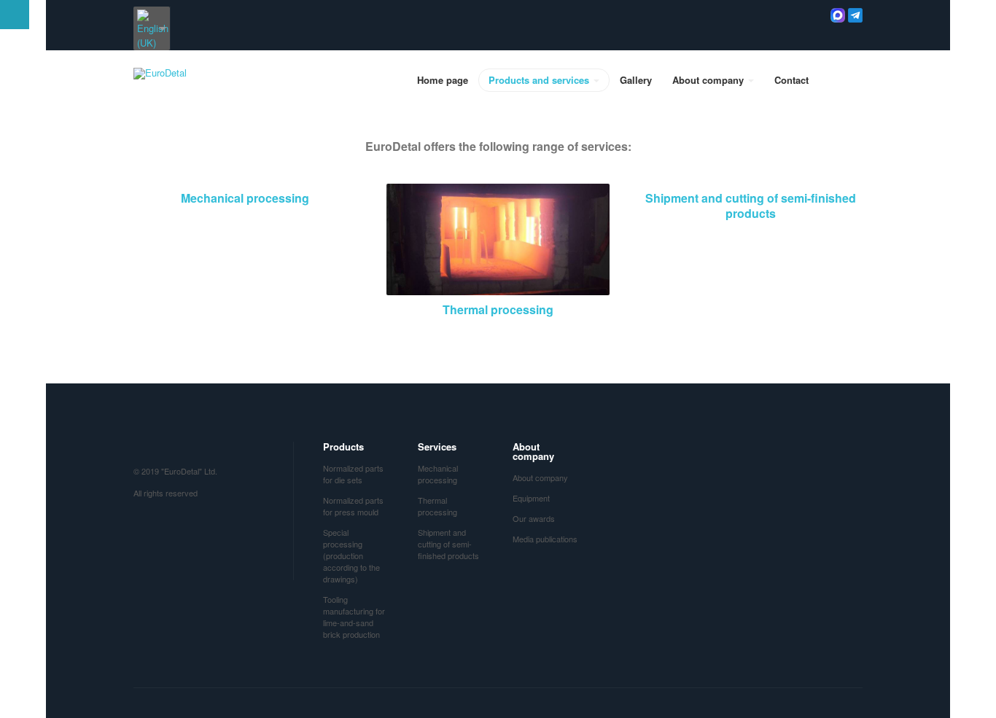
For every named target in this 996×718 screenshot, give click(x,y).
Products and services (540, 80)
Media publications (545, 539)
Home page (442, 80)
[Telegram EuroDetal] (855, 13)
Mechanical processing (245, 198)
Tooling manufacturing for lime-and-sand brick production (354, 616)
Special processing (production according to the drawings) (351, 555)
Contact (791, 80)
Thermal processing (498, 309)
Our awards (534, 518)
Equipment (531, 498)
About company (709, 80)
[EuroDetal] (160, 73)
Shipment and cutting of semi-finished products (750, 206)
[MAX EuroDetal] (837, 13)
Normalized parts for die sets (353, 473)
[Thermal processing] (498, 238)
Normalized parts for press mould (353, 506)
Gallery (636, 80)
